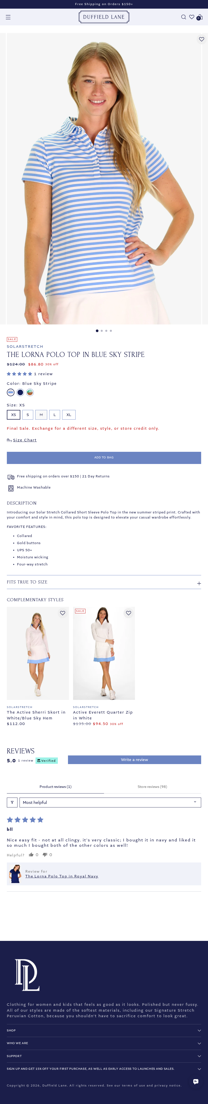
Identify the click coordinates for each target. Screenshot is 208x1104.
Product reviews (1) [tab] (56, 786)
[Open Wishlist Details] (192, 17)
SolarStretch (25, 346)
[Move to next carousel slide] (197, 923)
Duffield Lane (54, 1086)
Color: (32, 383)
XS (13, 414)
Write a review (134, 759)
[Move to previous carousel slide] (185, 923)
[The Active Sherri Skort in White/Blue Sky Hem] (38, 653)
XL (68, 414)
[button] (20, 373)
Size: (16, 405)
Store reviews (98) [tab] (152, 786)
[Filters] (12, 802)
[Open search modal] (183, 17)
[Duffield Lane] (104, 17)
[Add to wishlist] (202, 39)
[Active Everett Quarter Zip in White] (104, 653)
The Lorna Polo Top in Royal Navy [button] (61, 876)
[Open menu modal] (8, 17)
